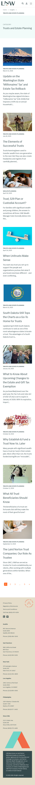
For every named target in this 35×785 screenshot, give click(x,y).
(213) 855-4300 (13, 690)
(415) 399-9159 (13, 655)
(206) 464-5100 (13, 636)
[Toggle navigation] (31, 3)
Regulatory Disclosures (10, 606)
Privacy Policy (7, 603)
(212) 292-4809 (13, 674)
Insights (12, 10)
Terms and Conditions (10, 609)
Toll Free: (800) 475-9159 (11, 612)
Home (5, 10)
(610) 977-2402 (13, 709)
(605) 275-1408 (13, 728)
